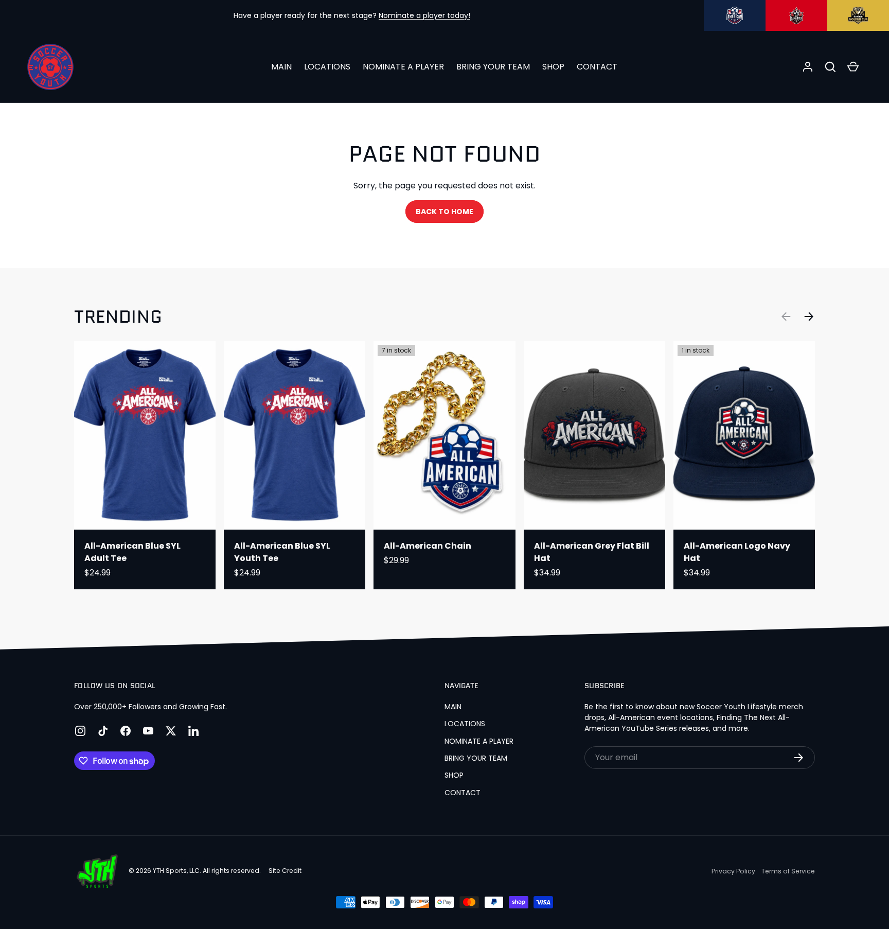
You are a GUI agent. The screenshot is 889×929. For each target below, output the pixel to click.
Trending (118, 316)
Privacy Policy (733, 871)
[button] (830, 67)
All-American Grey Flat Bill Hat (591, 552)
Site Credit (285, 870)
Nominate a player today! (424, 15)
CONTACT (597, 67)
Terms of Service (788, 871)
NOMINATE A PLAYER (403, 67)
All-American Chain (427, 546)
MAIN (281, 67)
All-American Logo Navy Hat (737, 552)
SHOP (553, 67)
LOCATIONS (327, 67)
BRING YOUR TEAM (493, 67)
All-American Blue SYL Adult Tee (132, 552)
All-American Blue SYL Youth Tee (282, 552)
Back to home (444, 211)
